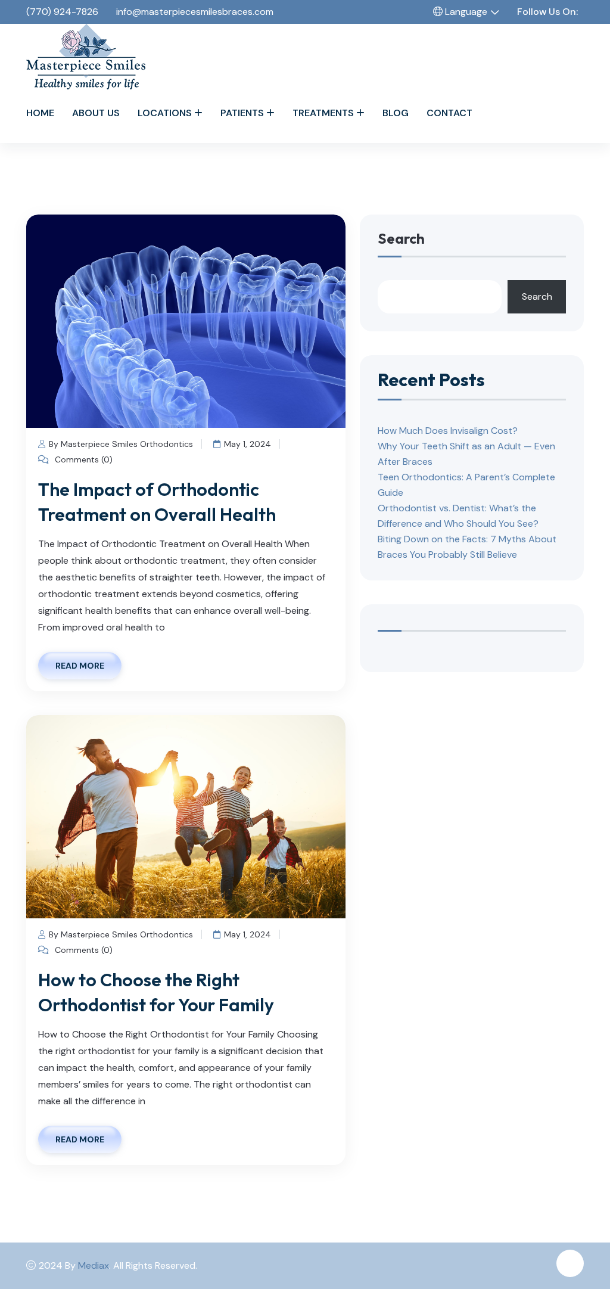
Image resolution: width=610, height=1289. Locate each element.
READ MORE (79, 665)
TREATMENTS (323, 113)
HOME (40, 113)
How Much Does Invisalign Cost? (448, 430)
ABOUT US (96, 113)
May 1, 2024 (247, 444)
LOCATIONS (165, 113)
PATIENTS (242, 113)
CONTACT (449, 113)
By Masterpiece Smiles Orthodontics (121, 444)
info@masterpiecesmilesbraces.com (194, 11)
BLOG (395, 113)
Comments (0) (82, 459)
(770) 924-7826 (62, 11)
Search (401, 239)
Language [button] (465, 11)
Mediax (93, 1265)
